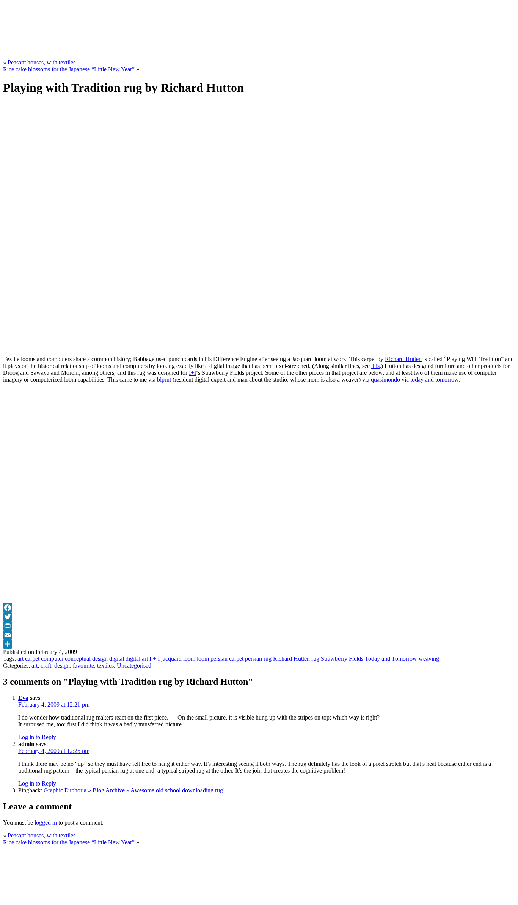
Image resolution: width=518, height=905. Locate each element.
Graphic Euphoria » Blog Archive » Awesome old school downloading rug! (134, 790)
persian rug (258, 658)
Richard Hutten (403, 359)
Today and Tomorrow (391, 658)
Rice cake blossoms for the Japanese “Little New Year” (69, 69)
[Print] (259, 625)
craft (46, 665)
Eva (23, 697)
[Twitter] (259, 616)
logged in (46, 822)
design (62, 665)
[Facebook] (259, 607)
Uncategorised (134, 665)
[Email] (259, 634)
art (20, 658)
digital (116, 658)
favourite (83, 665)
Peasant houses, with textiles (41, 62)
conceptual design (86, 658)
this (375, 366)
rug (315, 658)
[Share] (259, 644)
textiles (105, 665)
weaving (429, 658)
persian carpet (226, 658)
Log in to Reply (37, 737)
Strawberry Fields (342, 658)
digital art (137, 658)
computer (52, 658)
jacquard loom (178, 658)
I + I (154, 658)
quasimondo (385, 379)
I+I (192, 372)
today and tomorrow (434, 379)
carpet (32, 658)
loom (203, 658)
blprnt (164, 379)
